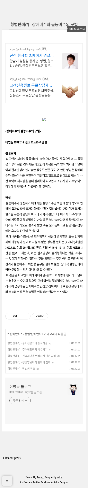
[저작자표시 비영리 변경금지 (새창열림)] (53, 316)
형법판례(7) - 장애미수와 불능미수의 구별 (44, 24)
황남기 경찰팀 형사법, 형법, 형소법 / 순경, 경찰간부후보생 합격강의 (32, 63)
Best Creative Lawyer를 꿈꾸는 (25, 392)
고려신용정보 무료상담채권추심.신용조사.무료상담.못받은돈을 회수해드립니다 (32, 93)
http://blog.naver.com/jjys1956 (26, 79)
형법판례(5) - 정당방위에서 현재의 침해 (29, 362)
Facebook (45, 482)
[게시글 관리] (25, 316)
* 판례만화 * (15, 334)
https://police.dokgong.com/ (25, 49)
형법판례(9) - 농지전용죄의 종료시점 (27, 343)
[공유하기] (20, 316)
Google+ (64, 482)
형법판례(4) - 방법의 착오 (21, 368)
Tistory (40, 477)
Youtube (55, 482)
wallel (59, 477)
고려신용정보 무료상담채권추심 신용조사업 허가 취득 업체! (31, 85)
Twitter (36, 482)
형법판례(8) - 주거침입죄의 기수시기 (27, 349)
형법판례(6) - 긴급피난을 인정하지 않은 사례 (32, 355)
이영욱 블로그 (20, 387)
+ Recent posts (12, 458)
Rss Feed (24, 482)
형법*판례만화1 (34, 334)
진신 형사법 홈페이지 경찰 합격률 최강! (30, 55)
